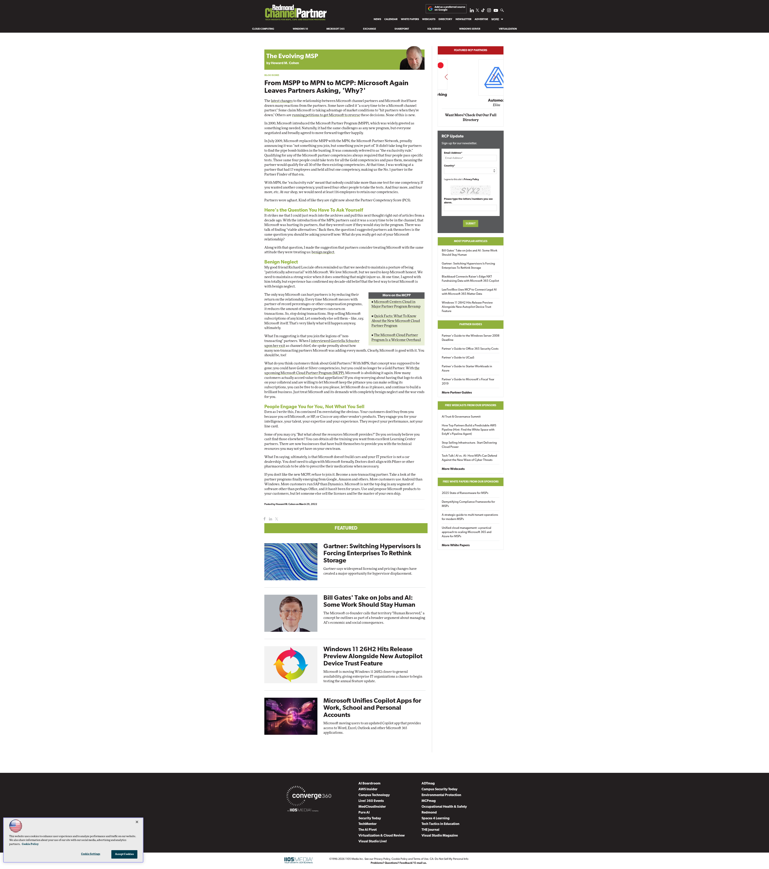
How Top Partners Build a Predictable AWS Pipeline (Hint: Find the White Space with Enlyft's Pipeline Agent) (469, 430)
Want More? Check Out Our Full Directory (470, 117)
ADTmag (428, 783)
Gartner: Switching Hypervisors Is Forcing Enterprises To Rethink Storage (372, 553)
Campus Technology (374, 795)
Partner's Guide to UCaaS (458, 357)
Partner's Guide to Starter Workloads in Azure (467, 368)
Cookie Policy (400, 859)
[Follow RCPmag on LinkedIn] (472, 11)
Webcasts (428, 19)
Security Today (369, 818)
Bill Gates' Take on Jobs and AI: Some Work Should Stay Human (469, 252)
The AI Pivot (367, 830)
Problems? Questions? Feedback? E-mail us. (399, 863)
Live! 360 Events (371, 801)
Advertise (481, 19)
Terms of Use (420, 859)
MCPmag (429, 801)
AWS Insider (367, 789)
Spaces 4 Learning (436, 818)
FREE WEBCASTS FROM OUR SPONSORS (470, 405)
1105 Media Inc (354, 859)
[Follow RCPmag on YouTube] (496, 11)
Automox (470, 101)
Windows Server (469, 29)
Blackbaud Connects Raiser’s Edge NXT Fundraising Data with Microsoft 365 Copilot (470, 279)
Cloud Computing (263, 29)
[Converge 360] (308, 796)
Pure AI (364, 812)
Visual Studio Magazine (440, 835)
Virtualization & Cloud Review (381, 835)
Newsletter (463, 19)
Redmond (429, 812)
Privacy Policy (471, 179)
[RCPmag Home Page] (295, 13)
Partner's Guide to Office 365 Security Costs (470, 348)
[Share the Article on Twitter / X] (276, 519)
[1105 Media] (302, 810)
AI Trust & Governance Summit (461, 416)
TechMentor (367, 824)
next (494, 76)
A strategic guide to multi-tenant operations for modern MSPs (470, 517)
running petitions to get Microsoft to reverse (326, 115)
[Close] (137, 822)
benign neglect (323, 252)
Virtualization (508, 29)
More (495, 19)
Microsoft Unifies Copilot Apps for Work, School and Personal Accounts (372, 708)
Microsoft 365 (335, 29)
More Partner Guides (457, 392)
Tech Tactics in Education (440, 824)
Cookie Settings (90, 854)
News (377, 19)
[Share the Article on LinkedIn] (270, 519)
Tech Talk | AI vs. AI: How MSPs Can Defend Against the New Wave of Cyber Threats (469, 458)
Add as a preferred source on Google (450, 8)
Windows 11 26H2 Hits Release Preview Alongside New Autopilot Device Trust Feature (372, 656)
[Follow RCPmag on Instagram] (489, 11)
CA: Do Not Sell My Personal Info (449, 859)
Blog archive (273, 44)
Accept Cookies (124, 854)
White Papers (410, 19)
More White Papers (456, 545)
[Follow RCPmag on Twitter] (477, 11)
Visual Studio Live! (372, 841)
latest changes (282, 101)
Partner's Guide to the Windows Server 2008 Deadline (470, 338)
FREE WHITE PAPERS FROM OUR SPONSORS (471, 481)
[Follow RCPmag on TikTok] (483, 11)
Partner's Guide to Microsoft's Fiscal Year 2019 (468, 381)
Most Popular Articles (470, 241)
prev (446, 76)
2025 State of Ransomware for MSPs (465, 493)
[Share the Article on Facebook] (263, 519)
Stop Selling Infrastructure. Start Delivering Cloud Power (469, 445)
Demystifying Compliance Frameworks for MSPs (468, 504)
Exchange (369, 29)
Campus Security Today (439, 789)
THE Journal (430, 830)
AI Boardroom (369, 783)
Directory (445, 19)
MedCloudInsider (372, 806)
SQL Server (434, 29)
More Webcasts (453, 469)
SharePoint (402, 29)
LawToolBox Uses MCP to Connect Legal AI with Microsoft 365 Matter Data (469, 292)
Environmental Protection (441, 795)
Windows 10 (300, 29)
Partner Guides (470, 324)
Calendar (391, 19)
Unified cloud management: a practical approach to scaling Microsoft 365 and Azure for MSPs (466, 532)
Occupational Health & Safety (444, 806)
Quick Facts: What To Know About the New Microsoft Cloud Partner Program (395, 320)
